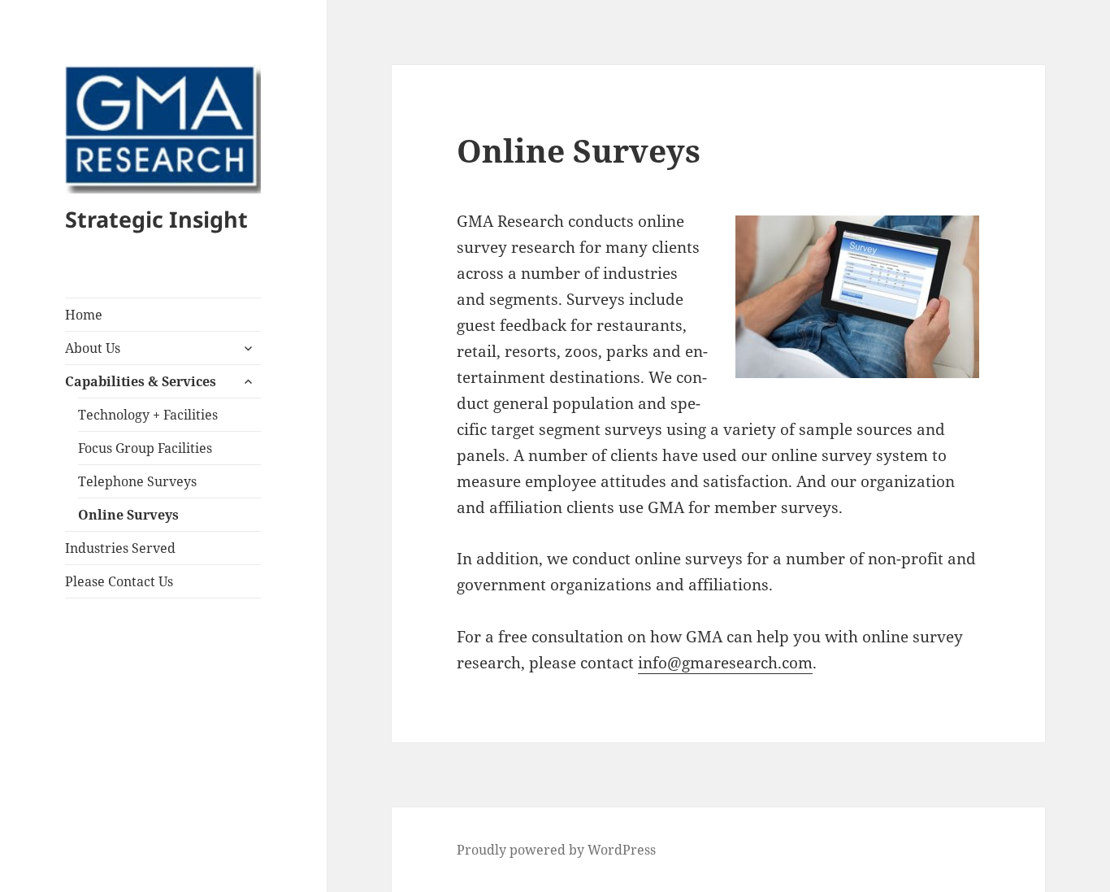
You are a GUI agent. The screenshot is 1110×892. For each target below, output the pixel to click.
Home (83, 315)
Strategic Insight (156, 219)
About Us (92, 348)
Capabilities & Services (140, 381)
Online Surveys (128, 515)
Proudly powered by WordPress (556, 850)
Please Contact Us (119, 581)
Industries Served (120, 548)
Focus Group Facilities (145, 448)
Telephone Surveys (137, 481)
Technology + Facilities (148, 415)
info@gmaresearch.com (725, 662)
